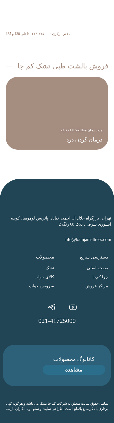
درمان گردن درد (84, 140)
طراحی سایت (52, 409)
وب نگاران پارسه (18, 409)
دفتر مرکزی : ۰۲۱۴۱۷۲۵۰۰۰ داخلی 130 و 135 (38, 34)
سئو (36, 409)
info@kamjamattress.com (87, 239)
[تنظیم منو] (105, 43)
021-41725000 (57, 320)
